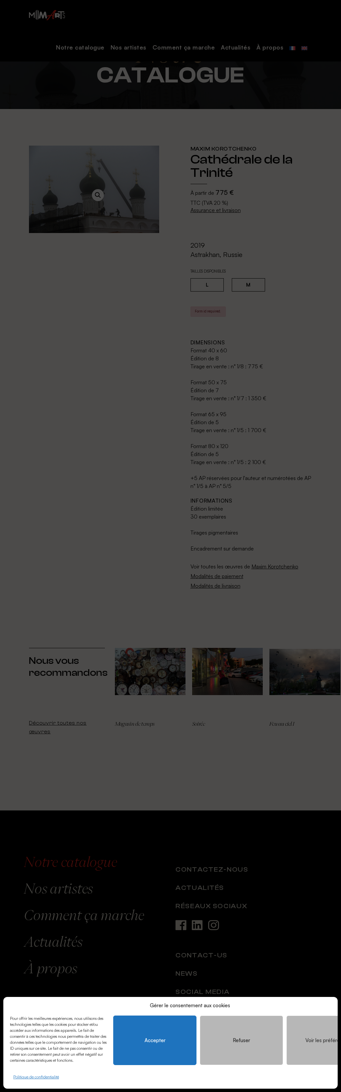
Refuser (241, 1040)
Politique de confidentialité (36, 1076)
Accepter (155, 1040)
